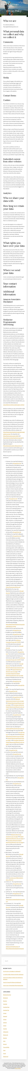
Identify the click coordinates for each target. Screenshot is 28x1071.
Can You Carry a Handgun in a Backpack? (12, 971)
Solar (4, 1041)
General (5, 1022)
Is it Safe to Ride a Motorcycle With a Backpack (13, 974)
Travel (4, 1053)
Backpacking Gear (7, 994)
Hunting (5, 1028)
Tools (4, 1050)
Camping (5, 1004)
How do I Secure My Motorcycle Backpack (12, 982)
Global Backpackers (10, 3)
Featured (5, 1016)
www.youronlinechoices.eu (12, 946)
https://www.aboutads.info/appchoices (12, 446)
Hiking (4, 1025)
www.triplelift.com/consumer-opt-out (15, 728)
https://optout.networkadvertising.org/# (12, 438)
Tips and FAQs (6, 1047)
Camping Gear (6, 1007)
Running (5, 1038)
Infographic (5, 1031)
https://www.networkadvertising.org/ (15, 948)
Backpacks (5, 997)
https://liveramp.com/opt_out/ (13, 587)
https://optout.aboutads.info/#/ (10, 436)
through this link (17, 463)
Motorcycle (5, 1035)
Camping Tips (6, 1010)
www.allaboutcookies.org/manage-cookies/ (13, 404)
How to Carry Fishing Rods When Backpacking (13, 985)
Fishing (4, 1019)
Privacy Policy (18, 1068)
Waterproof (5, 1056)
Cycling (4, 1013)
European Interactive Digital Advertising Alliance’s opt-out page (15, 707)
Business (5, 1001)
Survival (5, 1044)
